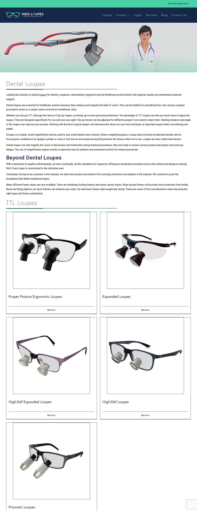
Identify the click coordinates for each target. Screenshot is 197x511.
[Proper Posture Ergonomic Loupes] (51, 251)
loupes (42, 94)
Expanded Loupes (117, 296)
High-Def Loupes (116, 401)
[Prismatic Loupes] (51, 462)
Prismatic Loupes (22, 507)
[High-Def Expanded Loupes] (51, 356)
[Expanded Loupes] (145, 251)
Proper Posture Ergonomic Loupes (35, 296)
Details (53, 310)
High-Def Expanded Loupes (30, 401)
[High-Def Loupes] (145, 356)
